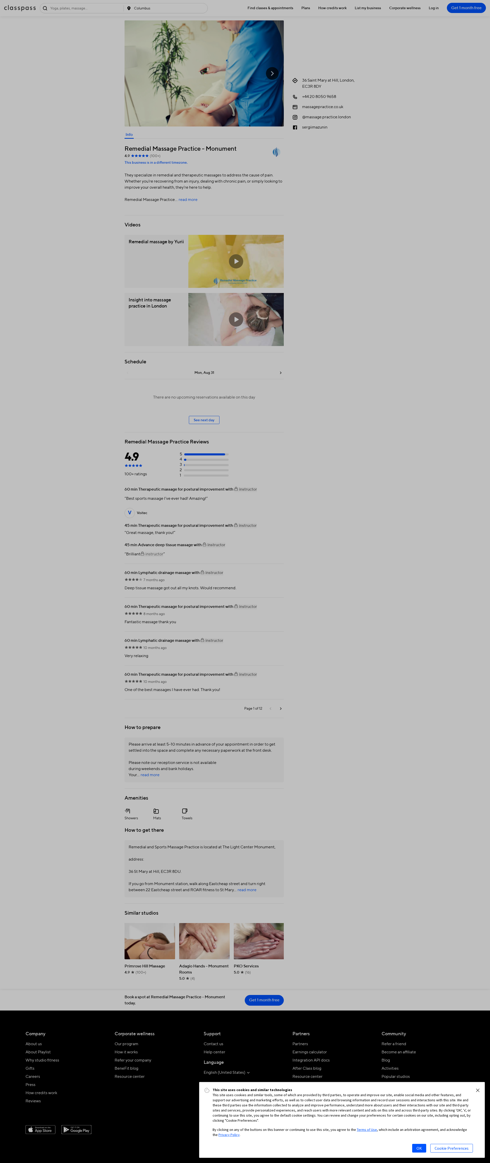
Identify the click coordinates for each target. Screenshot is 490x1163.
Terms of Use (367, 1129)
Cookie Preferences (452, 1148)
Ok (419, 1148)
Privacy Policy (229, 1134)
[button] (478, 1090)
